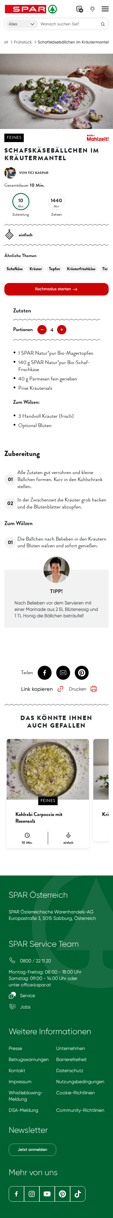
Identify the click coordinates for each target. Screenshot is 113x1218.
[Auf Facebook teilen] (45, 673)
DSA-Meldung (23, 1110)
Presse (15, 1048)
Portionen (23, 329)
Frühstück (23, 42)
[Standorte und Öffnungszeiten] (92, 9)
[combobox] (22, 24)
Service (27, 995)
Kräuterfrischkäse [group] (81, 269)
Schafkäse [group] (15, 269)
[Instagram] (31, 1194)
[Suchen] (103, 24)
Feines (14, 137)
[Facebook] (16, 1194)
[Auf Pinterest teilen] (82, 673)
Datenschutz (69, 1070)
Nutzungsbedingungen (80, 1081)
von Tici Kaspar (33, 172)
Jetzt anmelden (32, 1149)
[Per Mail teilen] (63, 673)
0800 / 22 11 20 (35, 961)
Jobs (24, 1007)
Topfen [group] (54, 269)
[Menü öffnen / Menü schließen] (105, 9)
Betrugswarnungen (29, 1059)
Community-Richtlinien (80, 1110)
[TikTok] (77, 1194)
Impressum (20, 1081)
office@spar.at (36, 985)
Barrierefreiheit (71, 1059)
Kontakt (17, 1070)
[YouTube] (47, 1194)
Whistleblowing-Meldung (26, 1096)
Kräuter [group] (36, 269)
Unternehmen (70, 1048)
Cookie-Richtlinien (75, 1092)
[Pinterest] (62, 1194)
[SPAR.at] (31, 9)
